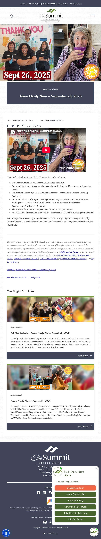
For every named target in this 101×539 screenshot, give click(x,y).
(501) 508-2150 (50, 475)
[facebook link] (38, 493)
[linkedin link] (44, 493)
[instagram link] (50, 493)
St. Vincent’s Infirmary (70, 251)
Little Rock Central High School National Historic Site (63, 258)
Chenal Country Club (66, 255)
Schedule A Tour (75, 3)
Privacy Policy (37, 517)
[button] (6, 533)
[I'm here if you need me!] (94, 532)
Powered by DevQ (50, 533)
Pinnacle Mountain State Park (26, 258)
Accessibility (50, 517)
